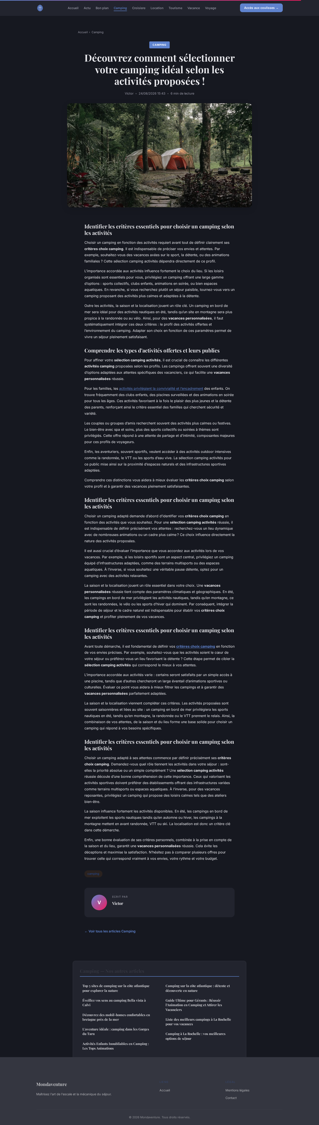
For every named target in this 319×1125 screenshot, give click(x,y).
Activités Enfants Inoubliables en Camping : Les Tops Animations (115, 1045)
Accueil (73, 8)
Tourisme (175, 8)
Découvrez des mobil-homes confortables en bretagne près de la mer (116, 1017)
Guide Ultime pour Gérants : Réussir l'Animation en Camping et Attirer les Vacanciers (194, 1005)
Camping (120, 8)
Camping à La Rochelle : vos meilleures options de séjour (195, 1036)
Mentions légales (237, 1090)
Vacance (193, 8)
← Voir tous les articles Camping (110, 931)
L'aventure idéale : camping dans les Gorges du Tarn (115, 1031)
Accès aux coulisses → (261, 8)
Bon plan (102, 8)
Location (157, 8)
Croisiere (138, 8)
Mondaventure (51, 1084)
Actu (87, 8)
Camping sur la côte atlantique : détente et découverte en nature (198, 988)
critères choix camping (195, 646)
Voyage (210, 8)
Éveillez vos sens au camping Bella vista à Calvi (114, 1002)
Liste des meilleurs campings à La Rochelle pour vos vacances (198, 1021)
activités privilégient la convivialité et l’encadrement (161, 388)
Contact (231, 1098)
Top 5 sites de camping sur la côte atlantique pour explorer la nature (116, 988)
